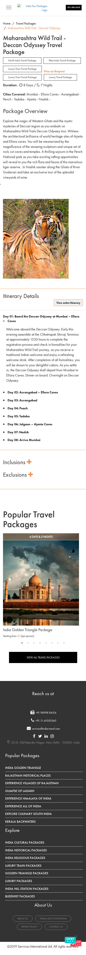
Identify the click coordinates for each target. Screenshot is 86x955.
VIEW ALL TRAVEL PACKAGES (43, 657)
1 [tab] (22, 643)
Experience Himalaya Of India (28, 798)
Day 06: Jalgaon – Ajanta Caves (30, 424)
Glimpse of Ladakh (19, 791)
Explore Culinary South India (28, 814)
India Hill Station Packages (26, 889)
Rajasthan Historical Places (28, 775)
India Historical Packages (26, 850)
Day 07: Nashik (18, 432)
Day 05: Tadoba (19, 416)
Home (7, 23)
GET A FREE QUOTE (73, 7)
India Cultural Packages (24, 842)
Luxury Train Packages (23, 866)
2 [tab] (28, 643)
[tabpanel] (41, 586)
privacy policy (29, 926)
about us (22, 918)
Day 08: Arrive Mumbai (24, 440)
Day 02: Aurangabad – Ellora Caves (33, 392)
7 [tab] (58, 643)
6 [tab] (52, 643)
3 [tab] (34, 643)
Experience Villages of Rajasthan (32, 783)
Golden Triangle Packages (26, 873)
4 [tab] (40, 643)
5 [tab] (46, 643)
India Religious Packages (25, 858)
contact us (56, 926)
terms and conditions (53, 918)
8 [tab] (64, 643)
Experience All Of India (23, 806)
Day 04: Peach (18, 408)
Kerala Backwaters (20, 821)
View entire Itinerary (68, 303)
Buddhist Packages (20, 896)
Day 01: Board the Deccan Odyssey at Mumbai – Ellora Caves (41, 318)
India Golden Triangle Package (27, 629)
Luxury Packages (18, 881)
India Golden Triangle (23, 768)
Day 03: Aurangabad (22, 400)
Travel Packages (26, 23)
